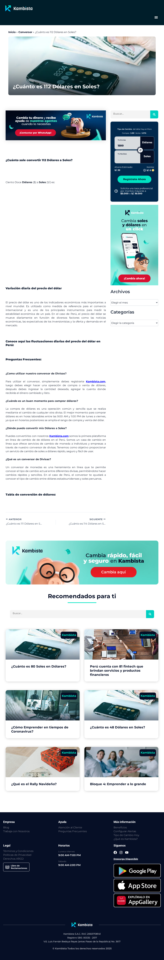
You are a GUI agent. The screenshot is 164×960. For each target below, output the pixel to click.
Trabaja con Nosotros (16, 831)
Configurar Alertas (125, 831)
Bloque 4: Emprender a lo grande (118, 784)
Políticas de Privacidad (17, 854)
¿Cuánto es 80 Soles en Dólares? (38, 666)
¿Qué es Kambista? (126, 838)
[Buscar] (154, 114)
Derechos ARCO (13, 858)
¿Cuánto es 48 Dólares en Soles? (117, 727)
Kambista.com (95, 381)
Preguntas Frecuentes (72, 831)
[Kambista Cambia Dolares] (56, 125)
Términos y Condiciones (18, 851)
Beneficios (120, 827)
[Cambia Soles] (134, 245)
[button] (156, 17)
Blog (6, 827)
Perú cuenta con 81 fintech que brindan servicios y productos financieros (116, 670)
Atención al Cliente (70, 827)
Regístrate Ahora (134, 179)
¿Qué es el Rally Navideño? (34, 784)
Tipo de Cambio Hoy (126, 835)
